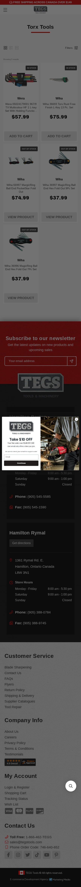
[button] (70, 786)
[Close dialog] (76, 419)
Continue (21, 463)
